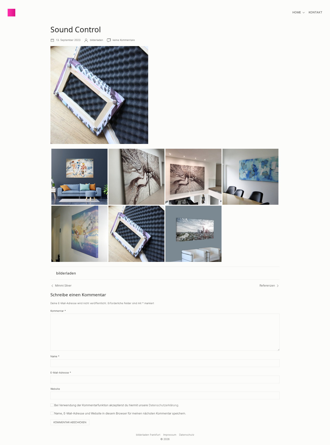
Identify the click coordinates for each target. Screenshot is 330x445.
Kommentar (58, 310)
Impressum (169, 434)
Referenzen (267, 285)
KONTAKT (315, 12)
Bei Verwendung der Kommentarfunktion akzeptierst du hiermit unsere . (116, 405)
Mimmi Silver (63, 285)
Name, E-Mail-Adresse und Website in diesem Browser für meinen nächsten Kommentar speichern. (120, 413)
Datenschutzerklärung (163, 405)
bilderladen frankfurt (148, 434)
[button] (165, 95)
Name (54, 356)
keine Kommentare (124, 39)
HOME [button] (296, 12)
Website (55, 388)
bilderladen (96, 39)
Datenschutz (186, 434)
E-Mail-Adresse (60, 372)
